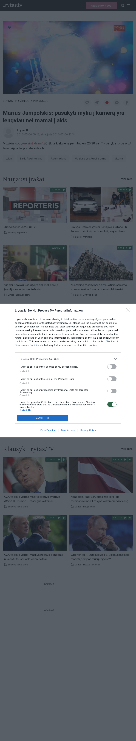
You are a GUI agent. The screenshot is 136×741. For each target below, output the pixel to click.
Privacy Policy (88, 430)
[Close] (129, 310)
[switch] (112, 366)
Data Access (68, 430)
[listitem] (68, 359)
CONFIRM (42, 418)
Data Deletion (48, 430)
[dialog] (68, 370)
